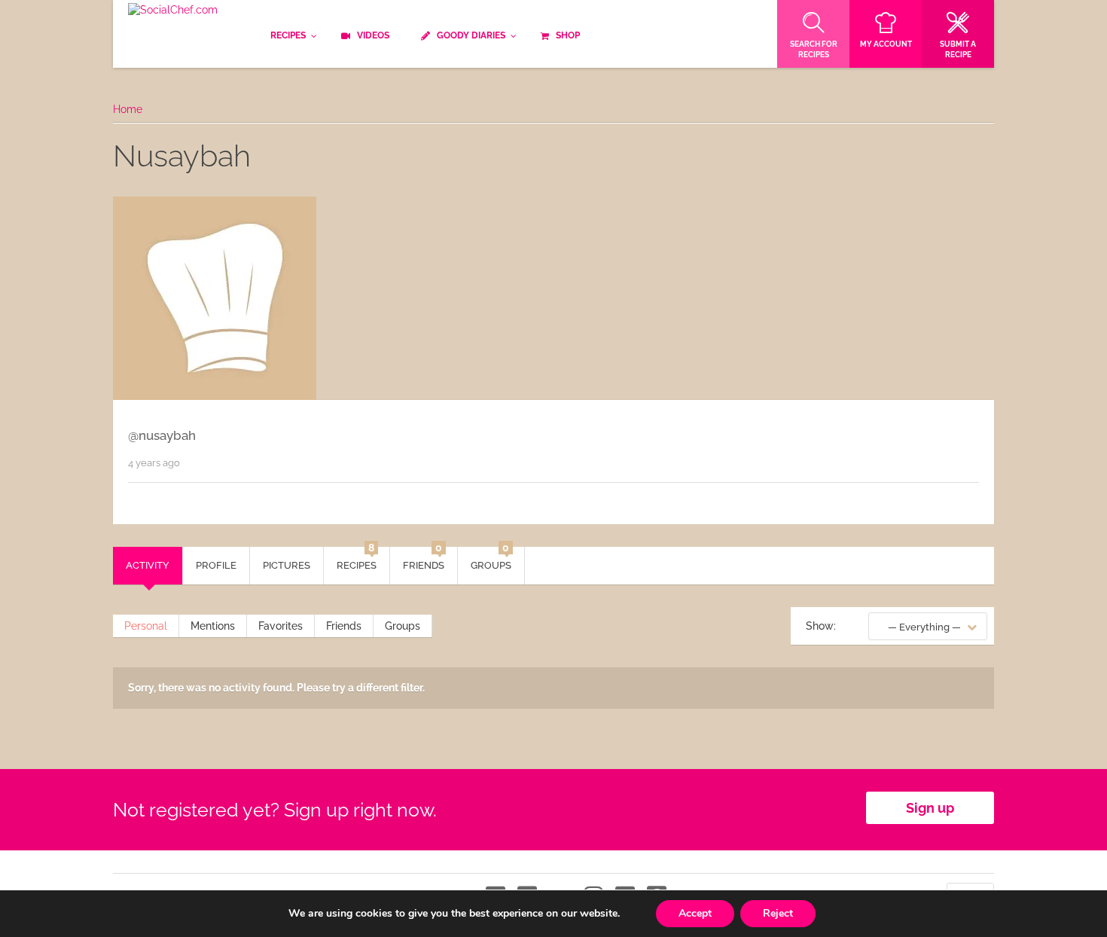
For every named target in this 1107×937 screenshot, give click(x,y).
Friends (423, 559)
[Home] (173, 10)
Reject (778, 913)
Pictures (286, 565)
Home (127, 109)
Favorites (280, 626)
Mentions (213, 626)
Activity (147, 565)
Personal (145, 626)
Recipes (357, 559)
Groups (491, 559)
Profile (216, 565)
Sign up (930, 808)
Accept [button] (695, 913)
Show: (821, 626)
